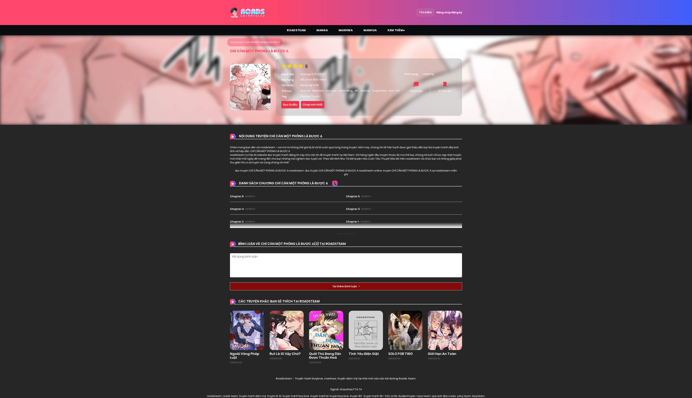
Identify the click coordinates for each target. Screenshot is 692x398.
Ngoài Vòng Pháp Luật (244, 355)
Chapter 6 (237, 196)
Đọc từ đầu (290, 104)
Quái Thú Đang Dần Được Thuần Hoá (325, 355)
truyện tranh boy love (295, 396)
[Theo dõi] (445, 84)
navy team (424, 396)
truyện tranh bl (319, 396)
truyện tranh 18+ (373, 396)
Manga (322, 30)
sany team (464, 396)
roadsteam (237, 42)
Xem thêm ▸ (396, 30)
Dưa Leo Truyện (310, 96)
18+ (357, 91)
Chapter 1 (352, 221)
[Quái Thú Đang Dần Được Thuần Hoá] (326, 330)
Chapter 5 (353, 196)
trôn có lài (391, 396)
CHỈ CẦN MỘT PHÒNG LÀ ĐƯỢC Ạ (263, 42)
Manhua (370, 30)
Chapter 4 (237, 209)
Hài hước (331, 91)
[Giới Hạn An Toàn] (445, 330)
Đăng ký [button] (456, 12)
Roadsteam (296, 30)
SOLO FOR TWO (400, 353)
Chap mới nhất (313, 104)
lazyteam (478, 396)
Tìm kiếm (425, 12)
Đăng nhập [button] (443, 12)
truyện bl (272, 396)
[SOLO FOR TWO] (405, 330)
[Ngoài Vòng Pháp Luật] (247, 330)
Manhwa (346, 30)
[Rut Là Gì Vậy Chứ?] (287, 330)
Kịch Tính (394, 91)
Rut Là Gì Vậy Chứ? (285, 353)
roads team (230, 396)
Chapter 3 (353, 209)
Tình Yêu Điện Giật (364, 353)
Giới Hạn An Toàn (442, 353)
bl (280, 396)
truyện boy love (339, 396)
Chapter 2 (237, 221)
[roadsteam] (248, 12)
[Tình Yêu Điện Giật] (366, 330)
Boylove (305, 91)
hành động (345, 91)
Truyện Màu (379, 91)
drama (365, 91)
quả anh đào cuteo (444, 396)
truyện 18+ (356, 396)
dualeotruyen (407, 396)
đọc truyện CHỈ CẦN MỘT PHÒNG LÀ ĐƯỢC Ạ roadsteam (269, 170)
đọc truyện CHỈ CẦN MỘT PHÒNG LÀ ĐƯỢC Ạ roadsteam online (343, 170)
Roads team (407, 378)
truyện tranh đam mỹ (252, 396)
